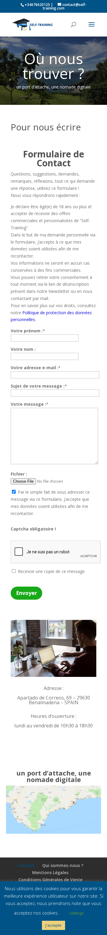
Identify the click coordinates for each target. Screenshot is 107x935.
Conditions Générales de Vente (50, 879)
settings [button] (77, 913)
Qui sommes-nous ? (62, 865)
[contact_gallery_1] (53, 675)
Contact (26, 865)
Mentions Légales (50, 872)
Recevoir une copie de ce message (51, 571)
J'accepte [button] (53, 925)
